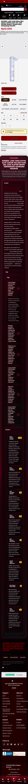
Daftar (14, 780)
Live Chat (25, 781)
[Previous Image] (2, 46)
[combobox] (12, 9)
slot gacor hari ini (13, 203)
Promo (3, 781)
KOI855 (14, 138)
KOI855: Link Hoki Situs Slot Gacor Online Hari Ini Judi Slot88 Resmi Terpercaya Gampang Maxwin (12, 189)
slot (14, 263)
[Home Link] (9, 5)
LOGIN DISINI (8, 93)
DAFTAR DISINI (9, 89)
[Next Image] (25, 46)
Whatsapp (19, 781)
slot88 (13, 230)
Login (8, 781)
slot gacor (6, 251)
